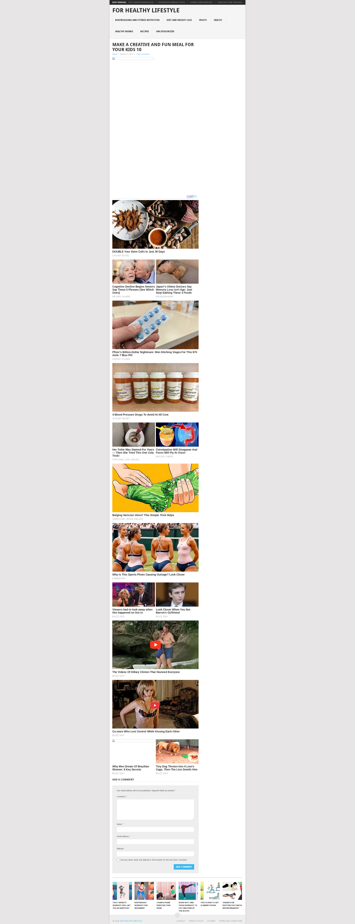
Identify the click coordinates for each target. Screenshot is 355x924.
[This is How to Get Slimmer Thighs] (210, 891)
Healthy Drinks (124, 31)
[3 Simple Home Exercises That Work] (166, 891)
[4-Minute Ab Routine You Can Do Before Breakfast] (232, 891)
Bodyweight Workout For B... (172, 2)
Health (218, 20)
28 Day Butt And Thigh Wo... (230, 2)
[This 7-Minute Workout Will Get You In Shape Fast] (122, 891)
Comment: (122, 796)
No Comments (143, 54)
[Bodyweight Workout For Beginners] (144, 891)
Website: (120, 848)
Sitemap (211, 921)
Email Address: (123, 836)
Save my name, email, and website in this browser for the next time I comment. (153, 860)
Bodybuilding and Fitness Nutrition (137, 20)
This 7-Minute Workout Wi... (141, 2)
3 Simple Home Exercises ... (202, 2)
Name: (120, 824)
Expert (114, 54)
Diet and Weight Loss (179, 20)
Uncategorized (165, 31)
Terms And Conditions (230, 921)
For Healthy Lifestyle (146, 10)
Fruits (203, 20)
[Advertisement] (155, 119)
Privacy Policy (196, 921)
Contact (181, 921)
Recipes (144, 31)
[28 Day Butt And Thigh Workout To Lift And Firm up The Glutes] (188, 891)
